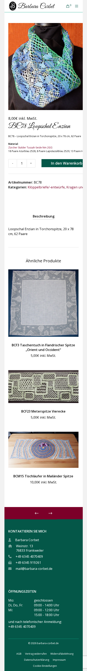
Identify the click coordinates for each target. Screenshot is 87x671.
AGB (18, 653)
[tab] (43, 216)
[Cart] (66, 6)
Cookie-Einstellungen (45, 666)
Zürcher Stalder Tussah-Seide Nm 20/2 (30, 147)
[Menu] (75, 6)
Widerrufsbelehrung (61, 653)
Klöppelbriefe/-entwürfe (46, 187)
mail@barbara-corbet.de (34, 568)
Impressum (59, 660)
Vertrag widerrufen (36, 653)
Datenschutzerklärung (36, 660)
